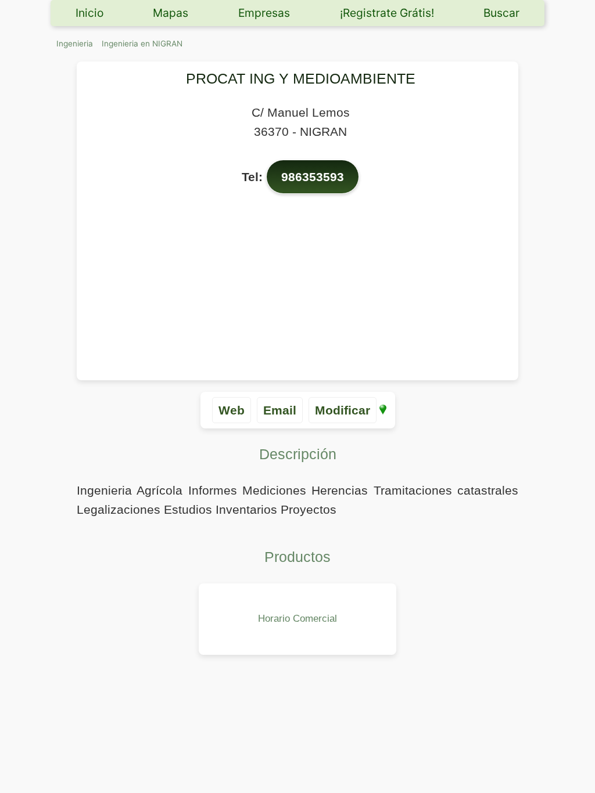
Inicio (89, 13)
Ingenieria (74, 43)
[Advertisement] (300, 287)
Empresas (264, 13)
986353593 (312, 176)
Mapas (170, 13)
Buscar (501, 13)
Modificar (342, 410)
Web (231, 410)
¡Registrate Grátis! (387, 13)
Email (279, 410)
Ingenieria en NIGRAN (142, 43)
